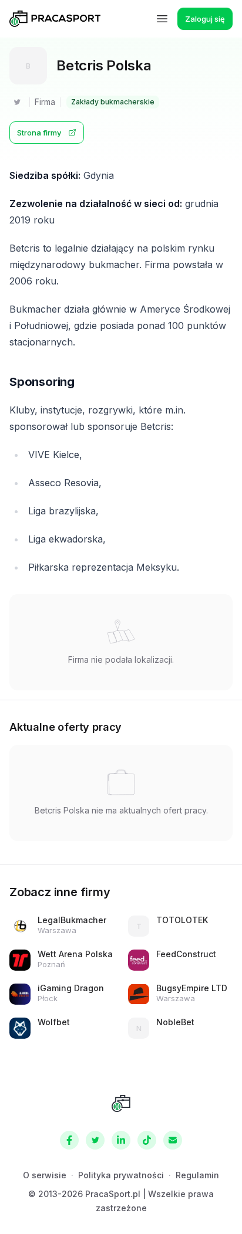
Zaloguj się (205, 18)
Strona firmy (39, 132)
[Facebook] (69, 1140)
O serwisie (44, 1175)
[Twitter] (17, 102)
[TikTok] (146, 1140)
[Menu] (162, 18)
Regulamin (197, 1175)
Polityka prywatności (121, 1175)
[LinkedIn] (121, 1140)
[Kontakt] (172, 1140)
